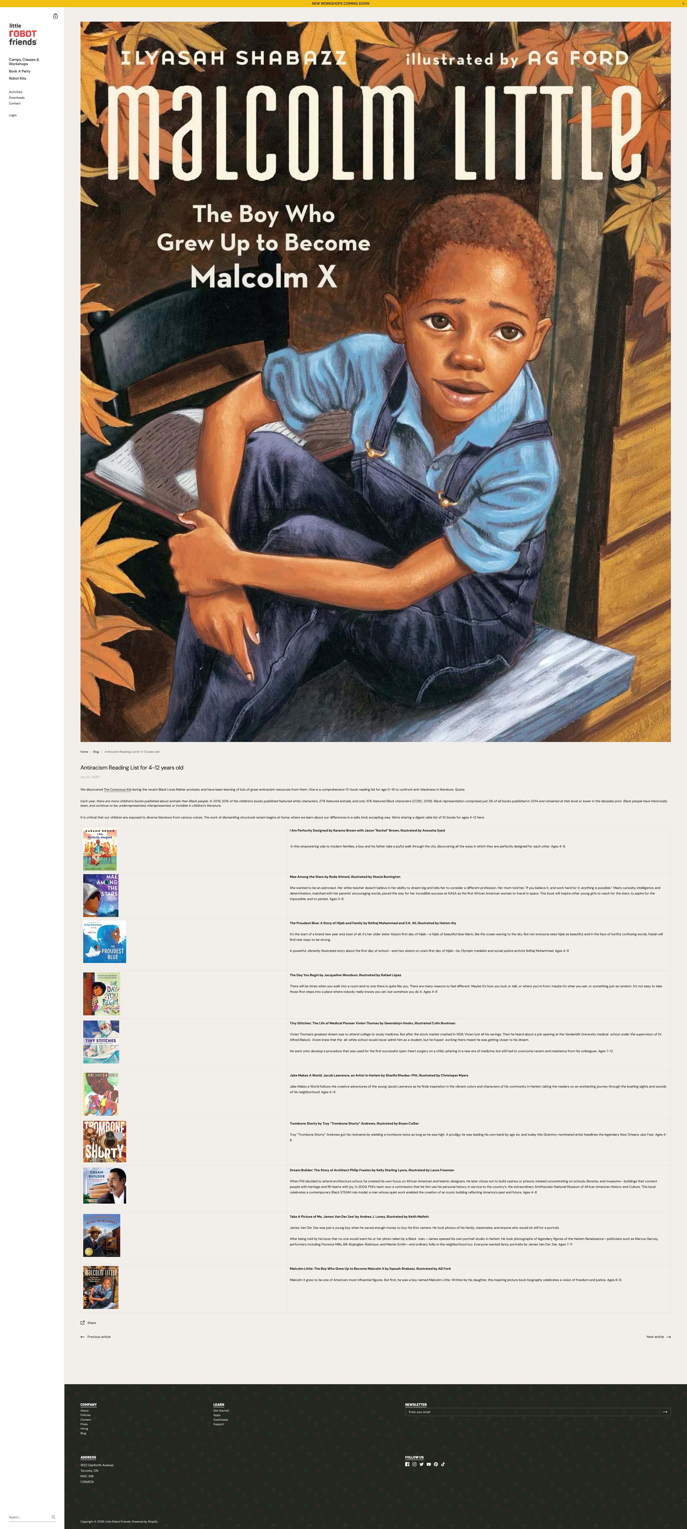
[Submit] (53, 1517)
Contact (86, 1420)
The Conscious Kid (117, 789)
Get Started (221, 1410)
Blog (96, 752)
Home (84, 752)
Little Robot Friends (118, 1521)
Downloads (220, 1420)
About (85, 1410)
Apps (216, 1415)
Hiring (84, 1428)
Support (218, 1424)
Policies (86, 1415)
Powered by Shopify (145, 1521)
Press (84, 1424)
